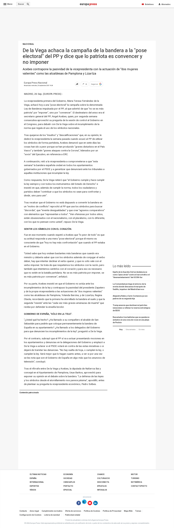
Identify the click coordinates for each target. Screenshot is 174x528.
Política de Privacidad (112, 511)
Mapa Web (128, 511)
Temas (138, 511)
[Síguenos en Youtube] (89, 503)
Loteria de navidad (52, 515)
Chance (100, 474)
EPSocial (67, 490)
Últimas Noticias (38, 474)
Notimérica (136, 482)
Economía (68, 474)
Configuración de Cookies (30, 515)
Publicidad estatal (72, 515)
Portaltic (68, 486)
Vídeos (33, 490)
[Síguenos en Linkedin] (95, 503)
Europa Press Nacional (35, 83)
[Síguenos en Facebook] (78, 503)
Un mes (142, 329)
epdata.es (102, 486)
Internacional (37, 482)
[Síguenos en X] (84, 503)
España (33, 478)
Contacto (23, 511)
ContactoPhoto (139, 486)
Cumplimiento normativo (52, 511)
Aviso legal (34, 511)
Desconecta (103, 482)
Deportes (34, 486)
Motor (134, 474)
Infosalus (102, 490)
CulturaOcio (103, 478)
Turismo (135, 478)
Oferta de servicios (73, 511)
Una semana (130, 329)
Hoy (121, 329)
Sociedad (67, 478)
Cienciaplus (69, 482)
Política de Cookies (92, 511)
